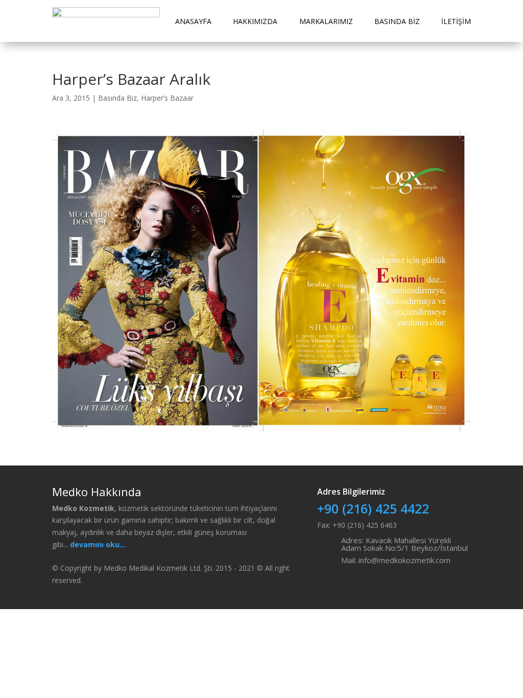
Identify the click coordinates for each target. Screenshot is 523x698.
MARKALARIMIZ (326, 21)
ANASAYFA (193, 21)
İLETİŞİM (456, 21)
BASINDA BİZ (397, 21)
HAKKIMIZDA (255, 21)
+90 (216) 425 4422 (373, 508)
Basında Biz (117, 98)
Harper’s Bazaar (167, 98)
